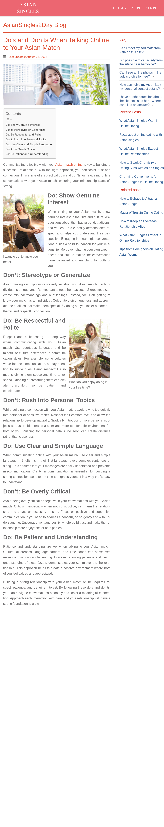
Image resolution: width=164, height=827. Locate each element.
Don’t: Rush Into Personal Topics (26, 139)
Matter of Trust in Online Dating (141, 212)
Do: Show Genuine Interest (22, 124)
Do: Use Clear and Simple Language (28, 144)
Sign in (150, 8)
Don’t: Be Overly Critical (20, 149)
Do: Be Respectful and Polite (23, 134)
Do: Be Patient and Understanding (27, 153)
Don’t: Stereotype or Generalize (25, 129)
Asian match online (69, 164)
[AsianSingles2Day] (31, 8)
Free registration (126, 8)
